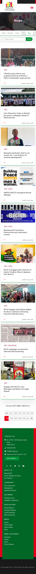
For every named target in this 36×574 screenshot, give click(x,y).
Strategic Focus (9, 498)
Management (8, 488)
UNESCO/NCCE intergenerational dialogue (17, 193)
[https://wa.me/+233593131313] (6, 465)
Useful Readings (9, 512)
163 (28, 413)
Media (6, 519)
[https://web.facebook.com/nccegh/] (10, 465)
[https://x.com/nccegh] (14, 465)
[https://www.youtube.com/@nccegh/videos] (22, 465)
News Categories (11, 534)
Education (10, 33)
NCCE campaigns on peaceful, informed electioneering (16, 350)
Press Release (9, 544)
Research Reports (10, 510)
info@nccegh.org (12, 451)
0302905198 (11, 448)
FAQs (6, 529)
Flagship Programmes (11, 500)
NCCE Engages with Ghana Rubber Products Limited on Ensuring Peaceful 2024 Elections (18, 311)
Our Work (8, 494)
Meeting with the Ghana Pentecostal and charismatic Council (15, 232)
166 (11, 418)
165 (7, 418)
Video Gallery (8, 527)
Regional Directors (10, 490)
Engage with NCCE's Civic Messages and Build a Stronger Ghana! (16, 389)
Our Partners (8, 478)
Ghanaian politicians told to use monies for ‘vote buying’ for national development (17, 155)
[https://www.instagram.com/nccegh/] (18, 465)
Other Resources (9, 515)
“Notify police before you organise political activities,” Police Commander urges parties (17, 75)
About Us (8, 470)
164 (32, 413)
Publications (10, 504)
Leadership (9, 482)
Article (4, 33)
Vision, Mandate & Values (12, 476)
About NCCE (8, 473)
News (29, 33)
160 (15, 413)
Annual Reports (9, 508)
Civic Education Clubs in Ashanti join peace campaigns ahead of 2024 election (17, 115)
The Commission (9, 485)
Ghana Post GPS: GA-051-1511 (17, 454)
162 (24, 413)
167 (15, 418)
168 (19, 418)
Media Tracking (23, 33)
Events (17, 33)
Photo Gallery (8, 525)
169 (24, 418)
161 (19, 413)
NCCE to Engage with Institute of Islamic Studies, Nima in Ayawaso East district (17, 272)
